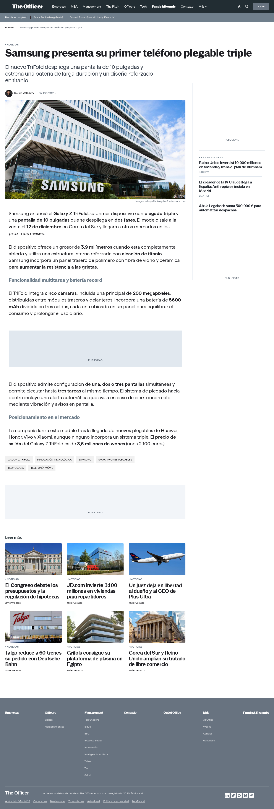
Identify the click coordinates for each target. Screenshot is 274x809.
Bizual (87, 726)
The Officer (17, 793)
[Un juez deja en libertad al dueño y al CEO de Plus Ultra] (157, 559)
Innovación (90, 747)
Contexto (130, 712)
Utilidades (209, 740)
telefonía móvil (42, 467)
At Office (208, 719)
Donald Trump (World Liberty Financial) (92, 17)
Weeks (207, 726)
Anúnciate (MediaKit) (17, 801)
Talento (88, 761)
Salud (87, 775)
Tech (87, 768)
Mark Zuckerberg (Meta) (48, 17)
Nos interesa (57, 801)
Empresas (12, 712)
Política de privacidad (116, 801)
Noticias (13, 44)
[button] (7, 6)
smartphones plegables (115, 459)
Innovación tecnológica (54, 459)
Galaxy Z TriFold (19, 459)
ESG (86, 733)
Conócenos (40, 801)
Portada (9, 27)
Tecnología (16, 467)
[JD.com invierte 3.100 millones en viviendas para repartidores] (95, 559)
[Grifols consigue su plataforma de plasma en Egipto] (95, 627)
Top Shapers (91, 719)
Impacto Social (93, 740)
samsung (85, 459)
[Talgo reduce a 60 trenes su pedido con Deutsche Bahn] (33, 627)
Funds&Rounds (256, 713)
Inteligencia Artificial (96, 754)
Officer (261, 6)
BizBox (49, 719)
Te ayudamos (76, 801)
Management (93, 712)
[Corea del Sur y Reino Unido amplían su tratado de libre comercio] (157, 627)
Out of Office (172, 712)
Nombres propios (15, 17)
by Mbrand (138, 801)
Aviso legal (93, 801)
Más (206, 712)
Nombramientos (54, 726)
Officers (50, 712)
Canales (207, 733)
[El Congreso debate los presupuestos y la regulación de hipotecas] (33, 559)
